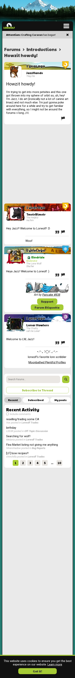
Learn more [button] (55, 664)
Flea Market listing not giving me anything (32, 444)
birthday (11, 427)
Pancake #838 (51, 294)
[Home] (9, 25)
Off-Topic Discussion (36, 431)
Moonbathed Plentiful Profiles (47, 362)
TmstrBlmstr (36, 214)
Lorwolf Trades (30, 422)
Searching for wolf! (18, 436)
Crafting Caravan (32, 34)
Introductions (42, 49)
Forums (12, 49)
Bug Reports (38, 448)
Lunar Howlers (37, 325)
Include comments (20, 414)
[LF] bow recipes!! (17, 453)
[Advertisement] (37, 164)
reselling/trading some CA (22, 419)
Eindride (38, 257)
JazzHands (34, 73)
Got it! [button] (37, 671)
